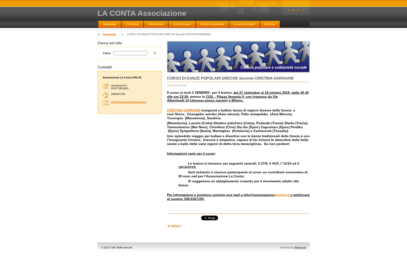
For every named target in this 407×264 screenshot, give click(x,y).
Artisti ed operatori (212, 24)
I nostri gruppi (182, 24)
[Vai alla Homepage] (289, 10)
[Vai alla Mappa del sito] (294, 10)
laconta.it (281, 195)
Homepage (109, 24)
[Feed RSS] (303, 10)
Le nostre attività (244, 24)
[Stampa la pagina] (298, 10)
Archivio (270, 24)
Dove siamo (156, 24)
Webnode (300, 247)
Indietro (176, 225)
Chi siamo (132, 24)
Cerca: (107, 53)
